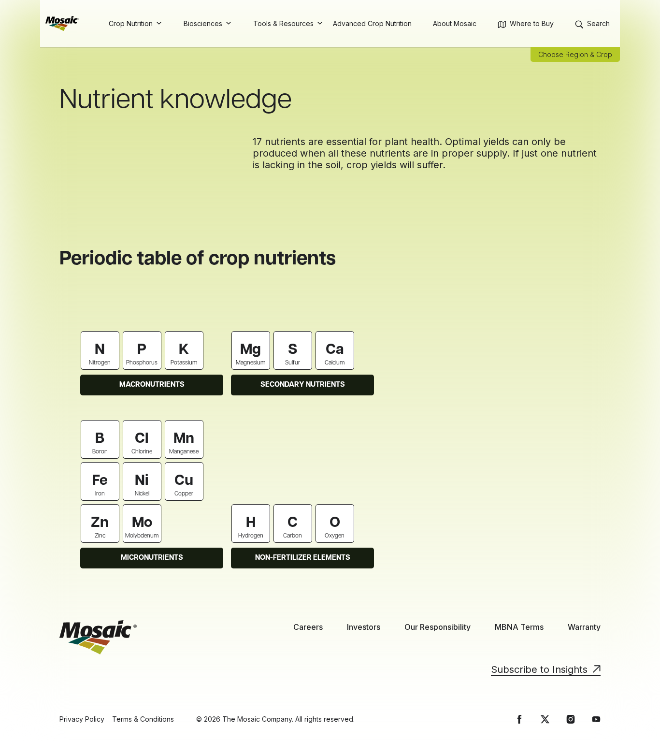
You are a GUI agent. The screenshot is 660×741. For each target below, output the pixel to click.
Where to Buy (532, 23)
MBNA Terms (519, 627)
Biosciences (203, 23)
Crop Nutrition (131, 23)
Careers (308, 627)
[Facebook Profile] (519, 719)
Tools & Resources (283, 23)
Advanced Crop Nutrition (372, 23)
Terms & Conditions (143, 719)
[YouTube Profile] (596, 719)
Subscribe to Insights (539, 669)
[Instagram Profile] (570, 719)
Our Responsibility (437, 627)
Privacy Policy (81, 719)
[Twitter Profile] (545, 719)
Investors (363, 627)
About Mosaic (454, 23)
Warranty (584, 627)
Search (598, 23)
